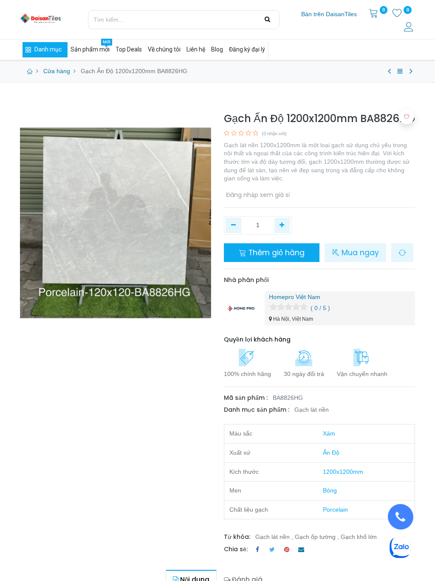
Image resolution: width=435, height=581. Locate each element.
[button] (402, 252)
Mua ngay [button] (359, 253)
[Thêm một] (282, 225)
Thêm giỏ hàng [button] (275, 253)
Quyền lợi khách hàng (257, 339)
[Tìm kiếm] (267, 19)
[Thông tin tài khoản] (409, 28)
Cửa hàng (56, 71)
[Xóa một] (233, 225)
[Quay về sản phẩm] (400, 71)
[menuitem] (329, 14)
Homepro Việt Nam (294, 296)
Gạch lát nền (311, 409)
